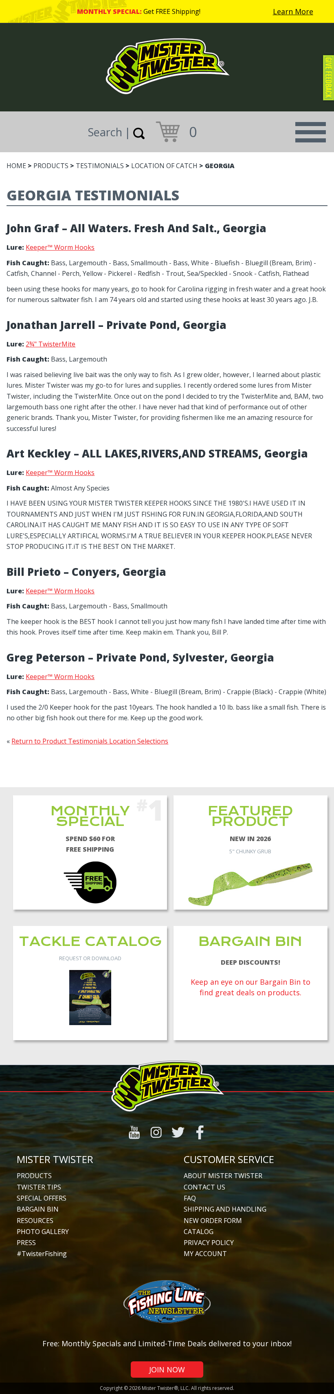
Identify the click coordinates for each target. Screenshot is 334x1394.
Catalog (198, 1231)
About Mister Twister (223, 1175)
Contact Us (204, 1187)
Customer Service (229, 1159)
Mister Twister (55, 1159)
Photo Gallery (43, 1231)
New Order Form (213, 1220)
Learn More (293, 11)
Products (50, 165)
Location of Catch (164, 165)
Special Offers (41, 1198)
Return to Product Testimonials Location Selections (89, 741)
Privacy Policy (209, 1242)
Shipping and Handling (225, 1209)
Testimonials (100, 165)
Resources (35, 1220)
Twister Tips (39, 1187)
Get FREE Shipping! (171, 11)
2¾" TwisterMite (50, 344)
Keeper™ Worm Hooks (60, 247)
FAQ (190, 1198)
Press (26, 1242)
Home (16, 165)
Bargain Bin (38, 1209)
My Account (205, 1253)
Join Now (167, 1369)
